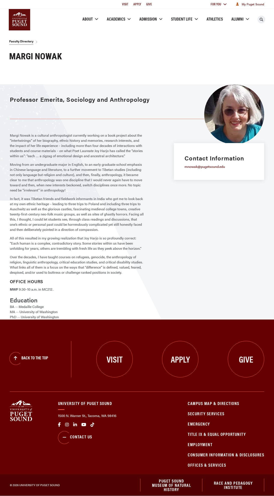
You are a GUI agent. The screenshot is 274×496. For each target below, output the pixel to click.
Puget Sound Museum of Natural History (171, 485)
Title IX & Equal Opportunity (217, 434)
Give (149, 3)
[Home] (21, 410)
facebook (59, 425)
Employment (200, 444)
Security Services (206, 413)
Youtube (83, 425)
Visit (125, 3)
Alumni (237, 19)
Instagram (67, 425)
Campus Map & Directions (213, 403)
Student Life (181, 19)
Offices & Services (207, 465)
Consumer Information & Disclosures (226, 454)
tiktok (92, 425)
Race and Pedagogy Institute (233, 485)
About (87, 19)
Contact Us (81, 436)
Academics (116, 19)
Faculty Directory (21, 41)
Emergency (199, 424)
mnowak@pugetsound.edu (205, 166)
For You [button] (216, 3)
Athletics (215, 19)
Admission (148, 19)
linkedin (75, 425)
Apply (137, 3)
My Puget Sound (253, 4)
